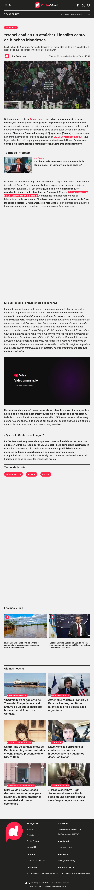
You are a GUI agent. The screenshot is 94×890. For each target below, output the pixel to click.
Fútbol (45, 474)
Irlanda (31, 474)
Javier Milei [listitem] (79, 14)
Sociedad (31, 835)
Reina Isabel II (37, 119)
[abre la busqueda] (10, 5)
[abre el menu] (5, 5)
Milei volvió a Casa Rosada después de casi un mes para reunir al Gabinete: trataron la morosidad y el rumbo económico (22, 796)
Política (30, 829)
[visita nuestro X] (83, 5)
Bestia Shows (33, 841)
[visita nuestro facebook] (78, 5)
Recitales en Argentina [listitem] (56, 14)
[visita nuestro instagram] (88, 5)
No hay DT (31, 847)
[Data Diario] (47, 5)
